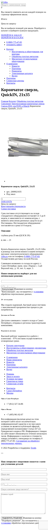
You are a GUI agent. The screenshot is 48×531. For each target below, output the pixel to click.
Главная (4, 101)
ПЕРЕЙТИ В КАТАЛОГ (12, 37)
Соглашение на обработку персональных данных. (20, 442)
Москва (9, 393)
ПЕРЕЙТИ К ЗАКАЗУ (11, 35)
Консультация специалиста (13, 206)
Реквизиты (17, 71)
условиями (38, 292)
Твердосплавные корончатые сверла (27, 104)
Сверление (6, 104)
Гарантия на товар (14, 381)
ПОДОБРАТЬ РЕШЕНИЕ (12, 518)
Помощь (10, 374)
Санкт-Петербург (14, 391)
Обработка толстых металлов (25, 56)
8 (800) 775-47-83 (14, 42)
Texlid (33, 448)
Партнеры (16, 68)
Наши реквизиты (14, 360)
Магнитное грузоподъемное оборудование (25, 353)
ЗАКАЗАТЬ (6, 201)
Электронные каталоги (22, 73)
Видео (14, 76)
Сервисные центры (15, 81)
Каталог (10, 49)
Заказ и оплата (13, 376)
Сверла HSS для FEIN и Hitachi (15, 106)
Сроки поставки (8, 209)
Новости (16, 66)
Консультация (7, 289)
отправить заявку (14, 44)
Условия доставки (14, 379)
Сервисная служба (14, 384)
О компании (12, 64)
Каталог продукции (15, 345)
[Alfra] (4, 2)
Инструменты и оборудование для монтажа (26, 348)
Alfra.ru (4, 256)
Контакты (10, 83)
